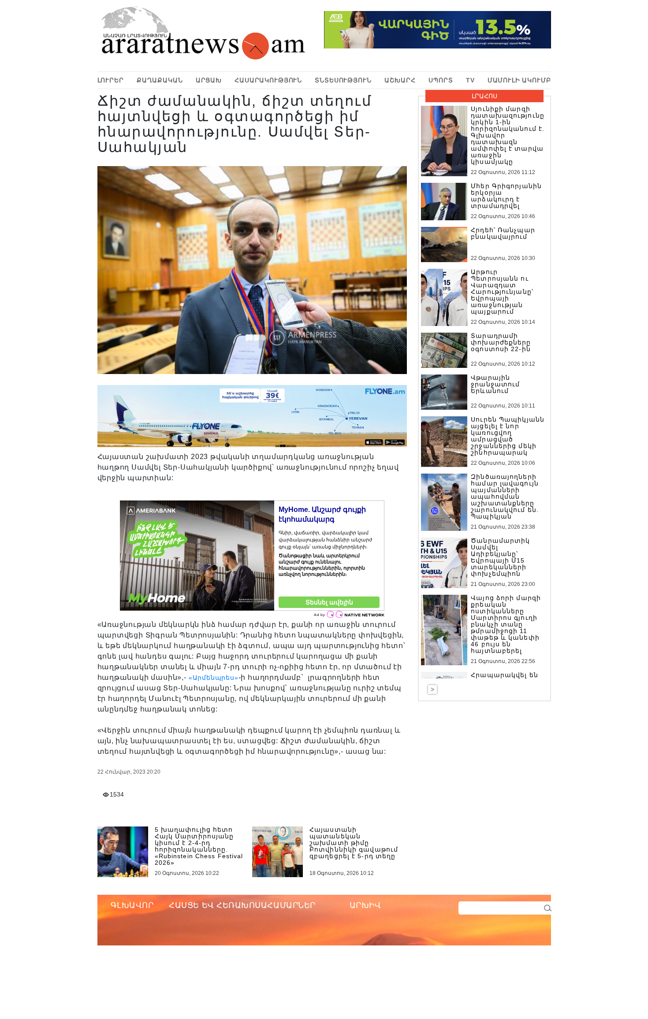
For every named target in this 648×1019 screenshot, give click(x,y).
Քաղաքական (160, 80)
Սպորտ (440, 80)
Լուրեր (110, 80)
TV (470, 80)
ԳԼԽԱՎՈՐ (132, 905)
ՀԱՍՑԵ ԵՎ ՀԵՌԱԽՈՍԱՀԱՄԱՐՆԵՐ (242, 905)
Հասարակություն (268, 80)
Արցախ (209, 80)
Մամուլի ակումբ (519, 80)
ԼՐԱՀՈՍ (484, 96)
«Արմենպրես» (213, 677)
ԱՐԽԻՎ (365, 905)
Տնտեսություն (343, 80)
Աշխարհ (400, 80)
